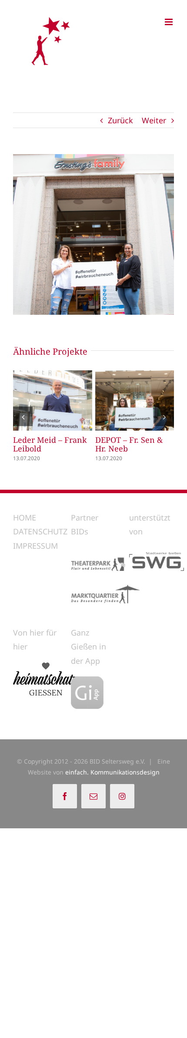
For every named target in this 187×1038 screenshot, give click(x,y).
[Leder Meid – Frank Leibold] (52, 400)
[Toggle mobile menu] (169, 21)
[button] (23, 416)
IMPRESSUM (35, 545)
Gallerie (69, 401)
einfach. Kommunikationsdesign (112, 772)
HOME (24, 517)
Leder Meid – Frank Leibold (36, 401)
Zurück (120, 120)
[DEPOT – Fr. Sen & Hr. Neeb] (134, 400)
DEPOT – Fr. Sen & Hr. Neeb (118, 401)
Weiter (154, 120)
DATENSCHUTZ (40, 531)
